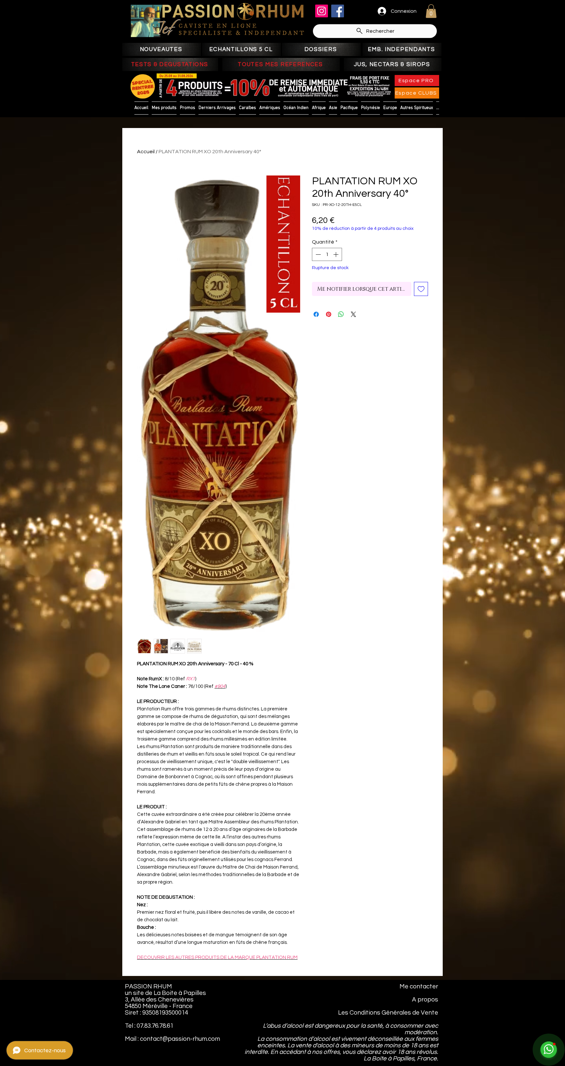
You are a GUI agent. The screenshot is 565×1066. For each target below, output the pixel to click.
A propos (425, 999)
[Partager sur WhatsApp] (341, 314)
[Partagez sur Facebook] (316, 314)
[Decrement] (317, 254)
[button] (431, 11)
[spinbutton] (327, 254)
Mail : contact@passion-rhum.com (172, 1039)
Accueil (146, 151)
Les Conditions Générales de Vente (388, 1012)
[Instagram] (321, 11)
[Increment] (336, 254)
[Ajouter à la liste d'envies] (421, 289)
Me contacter (419, 986)
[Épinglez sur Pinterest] (329, 314)
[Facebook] (337, 11)
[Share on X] (353, 314)
